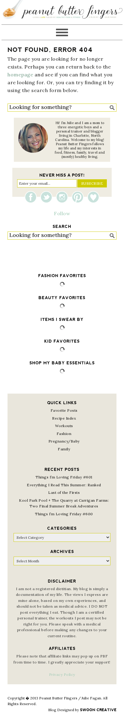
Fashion (64, 433)
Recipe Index (64, 418)
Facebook (32, 197)
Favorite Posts (64, 410)
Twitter (47, 197)
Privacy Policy (62, 674)
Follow (62, 213)
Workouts (64, 425)
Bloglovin (93, 197)
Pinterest (79, 197)
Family (64, 449)
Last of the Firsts (64, 492)
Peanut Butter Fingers (62, 12)
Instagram (63, 197)
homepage (20, 75)
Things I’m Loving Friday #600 (64, 514)
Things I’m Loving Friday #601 (64, 477)
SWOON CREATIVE (98, 710)
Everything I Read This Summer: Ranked (64, 485)
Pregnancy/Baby (64, 441)
